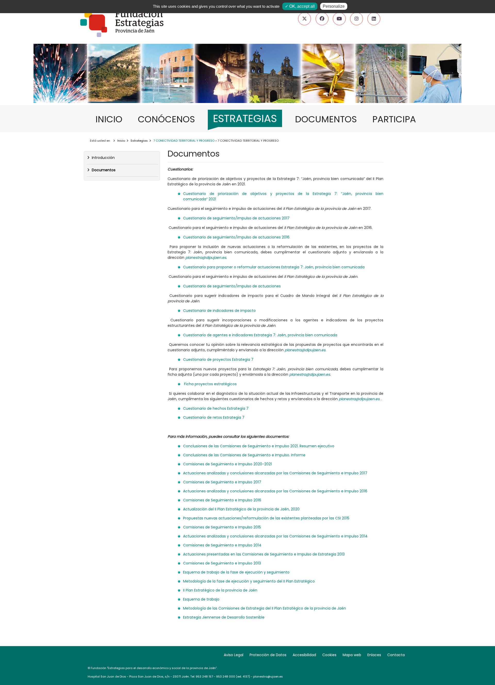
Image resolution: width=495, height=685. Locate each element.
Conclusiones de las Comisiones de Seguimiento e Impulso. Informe (244, 455)
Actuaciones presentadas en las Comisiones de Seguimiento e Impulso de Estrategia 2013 (264, 554)
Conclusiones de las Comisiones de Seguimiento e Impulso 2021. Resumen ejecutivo (258, 446)
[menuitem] (245, 120)
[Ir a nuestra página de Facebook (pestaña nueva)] (322, 18)
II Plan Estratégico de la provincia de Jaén (220, 590)
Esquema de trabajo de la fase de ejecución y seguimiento (236, 572)
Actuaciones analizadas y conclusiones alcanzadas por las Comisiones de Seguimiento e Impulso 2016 (275, 491)
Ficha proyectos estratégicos (210, 384)
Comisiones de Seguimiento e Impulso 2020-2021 (227, 464)
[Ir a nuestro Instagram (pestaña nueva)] (356, 18)
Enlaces (374, 654)
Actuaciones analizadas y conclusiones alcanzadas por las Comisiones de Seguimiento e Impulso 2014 (275, 536)
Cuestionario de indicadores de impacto (219, 310)
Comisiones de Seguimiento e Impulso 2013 (222, 563)
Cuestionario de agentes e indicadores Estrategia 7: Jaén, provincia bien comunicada (260, 335)
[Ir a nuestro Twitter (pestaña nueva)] (304, 18)
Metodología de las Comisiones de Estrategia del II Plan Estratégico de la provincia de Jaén (264, 608)
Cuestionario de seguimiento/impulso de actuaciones (232, 286)
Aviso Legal (233, 654)
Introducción (103, 157)
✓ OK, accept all (300, 6)
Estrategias (139, 141)
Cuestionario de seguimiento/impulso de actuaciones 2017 (236, 218)
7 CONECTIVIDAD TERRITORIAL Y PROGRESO (183, 141)
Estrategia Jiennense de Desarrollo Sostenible (224, 617)
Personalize (334, 6)
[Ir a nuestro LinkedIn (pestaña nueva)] (373, 18)
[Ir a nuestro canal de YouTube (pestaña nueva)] (339, 18)
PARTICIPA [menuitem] (396, 119)
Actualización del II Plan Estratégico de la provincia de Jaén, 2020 (241, 509)
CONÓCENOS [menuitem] (169, 119)
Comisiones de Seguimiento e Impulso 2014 (222, 545)
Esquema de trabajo (201, 599)
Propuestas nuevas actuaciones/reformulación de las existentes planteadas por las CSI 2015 (266, 518)
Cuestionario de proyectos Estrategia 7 (218, 359)
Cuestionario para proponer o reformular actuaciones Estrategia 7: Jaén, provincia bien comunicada (274, 267)
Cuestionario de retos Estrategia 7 (213, 417)
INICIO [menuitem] (111, 119)
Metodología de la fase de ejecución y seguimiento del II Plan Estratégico (249, 581)
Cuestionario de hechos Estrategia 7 (216, 408)
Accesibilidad (304, 654)
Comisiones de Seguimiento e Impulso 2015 (222, 527)
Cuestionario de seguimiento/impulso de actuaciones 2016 (236, 237)
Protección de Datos (268, 654)
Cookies (329, 654)
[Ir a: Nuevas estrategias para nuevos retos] (247, 88)
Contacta (396, 654)
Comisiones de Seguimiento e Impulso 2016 (222, 500)
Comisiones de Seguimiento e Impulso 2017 (222, 482)
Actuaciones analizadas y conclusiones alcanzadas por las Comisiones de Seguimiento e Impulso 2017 (275, 473)
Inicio (121, 141)
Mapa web (352, 654)
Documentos (103, 170)
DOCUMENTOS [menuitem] (328, 119)
